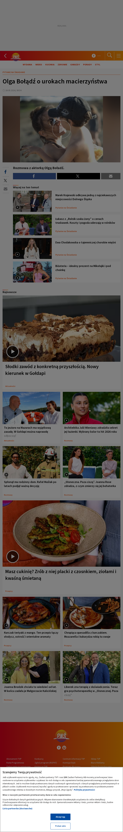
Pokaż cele (60, 826)
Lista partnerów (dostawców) (17, 808)
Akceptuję (60, 817)
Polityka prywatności (84, 789)
